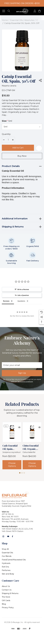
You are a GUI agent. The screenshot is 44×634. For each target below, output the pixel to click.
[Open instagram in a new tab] (3, 536)
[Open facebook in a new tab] (12, 536)
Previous (15, 66)
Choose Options (12, 464)
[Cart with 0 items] (39, 11)
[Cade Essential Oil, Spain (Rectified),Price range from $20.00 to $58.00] (12, 432)
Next (29, 66)
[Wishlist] (10, 426)
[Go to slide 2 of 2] (23, 66)
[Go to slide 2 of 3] (22, 472)
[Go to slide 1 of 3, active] (19, 472)
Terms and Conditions (25, 381)
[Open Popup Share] (40, 80)
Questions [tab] (21, 301)
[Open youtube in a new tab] (8, 536)
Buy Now (22, 156)
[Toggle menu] (3, 11)
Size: (7, 121)
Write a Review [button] (23, 289)
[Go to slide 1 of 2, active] (21, 66)
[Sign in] (34, 11)
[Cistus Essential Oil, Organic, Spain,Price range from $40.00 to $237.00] (32, 432)
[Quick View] (17, 426)
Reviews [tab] (6, 301)
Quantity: (6, 134)
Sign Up (22, 373)
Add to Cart (18, 148)
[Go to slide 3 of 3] (24, 472)
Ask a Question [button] (23, 295)
